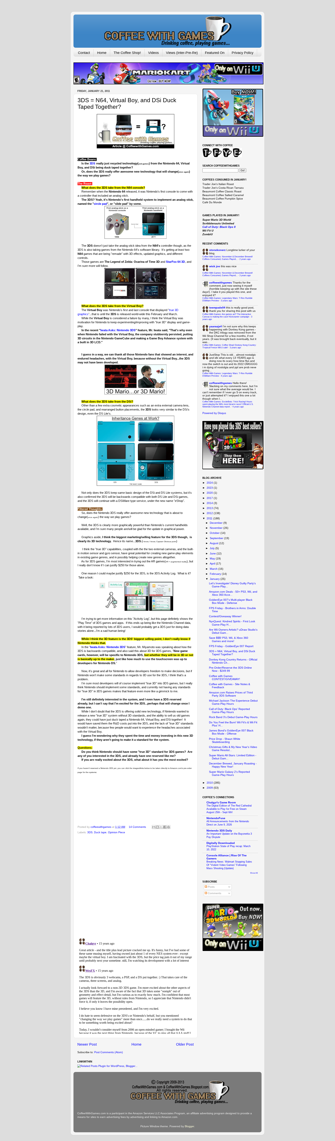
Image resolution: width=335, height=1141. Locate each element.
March (214, 568)
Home (101, 53)
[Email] (237, 156)
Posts (211, 886)
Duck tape (100, 832)
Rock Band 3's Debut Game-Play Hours (233, 717)
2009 (210, 787)
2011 (210, 518)
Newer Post (87, 1044)
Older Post (185, 1044)
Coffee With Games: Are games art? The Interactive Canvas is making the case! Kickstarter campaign (226, 315)
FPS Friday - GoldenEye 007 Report (231, 646)
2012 (210, 513)
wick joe (214, 266)
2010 (210, 782)
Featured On (214, 53)
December (216, 522)
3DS (92, 163)
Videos (153, 53)
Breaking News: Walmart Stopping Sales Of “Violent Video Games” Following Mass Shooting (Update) (229, 865)
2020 (210, 492)
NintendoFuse (215, 818)
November (216, 527)
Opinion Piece (116, 832)
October (215, 533)
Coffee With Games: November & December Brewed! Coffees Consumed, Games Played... (227, 257)
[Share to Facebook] (165, 827)
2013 (210, 508)
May (213, 558)
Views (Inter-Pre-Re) (182, 53)
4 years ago (226, 376)
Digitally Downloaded (220, 843)
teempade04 (217, 307)
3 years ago (245, 275)
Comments (214, 893)
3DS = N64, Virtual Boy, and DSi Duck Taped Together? (232, 653)
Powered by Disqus (214, 413)
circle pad (100, 203)
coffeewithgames (220, 282)
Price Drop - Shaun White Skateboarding (224, 740)
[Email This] (154, 827)
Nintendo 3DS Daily (219, 830)
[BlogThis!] (157, 827)
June (213, 553)
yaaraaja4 (215, 326)
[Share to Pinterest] (168, 827)
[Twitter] (207, 156)
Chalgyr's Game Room (221, 802)
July (212, 548)
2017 (210, 498)
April (213, 563)
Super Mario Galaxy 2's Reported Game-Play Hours (229, 773)
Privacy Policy (242, 53)
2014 (210, 503)
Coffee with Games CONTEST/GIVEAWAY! (224, 678)
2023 (210, 487)
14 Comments (137, 826)
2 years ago (245, 259)
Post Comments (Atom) (108, 1052)
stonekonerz (217, 250)
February (216, 573)
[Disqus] (135, 884)
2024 (210, 482)
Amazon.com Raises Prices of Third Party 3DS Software (231, 694)
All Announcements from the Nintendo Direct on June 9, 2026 (227, 823)
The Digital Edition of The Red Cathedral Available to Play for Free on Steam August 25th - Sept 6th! (229, 808)
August (214, 543)
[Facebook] (217, 156)
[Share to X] (161, 827)
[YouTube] (227, 156)
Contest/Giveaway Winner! (225, 616)
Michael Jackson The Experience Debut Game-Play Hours (233, 702)
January (215, 578)
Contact (84, 53)
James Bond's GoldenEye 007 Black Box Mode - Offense (231, 732)
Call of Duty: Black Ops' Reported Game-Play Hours (229, 711)
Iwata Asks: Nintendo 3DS (118, 330)
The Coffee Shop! (127, 53)
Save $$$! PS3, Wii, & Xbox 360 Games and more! (228, 639)
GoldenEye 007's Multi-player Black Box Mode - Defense (230, 601)
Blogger (189, 1126)
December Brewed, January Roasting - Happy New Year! (233, 765)
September (217, 538)
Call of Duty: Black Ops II (219, 227)
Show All (254, 873)
